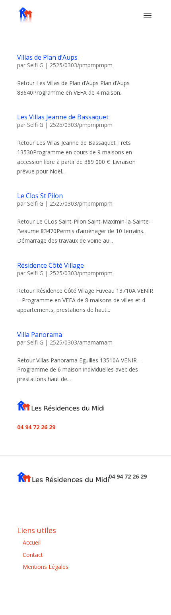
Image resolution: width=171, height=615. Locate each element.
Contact (33, 555)
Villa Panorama (39, 334)
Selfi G (35, 65)
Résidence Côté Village (50, 265)
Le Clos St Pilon (40, 195)
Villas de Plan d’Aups (47, 57)
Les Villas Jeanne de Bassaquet (63, 117)
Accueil (32, 542)
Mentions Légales (45, 566)
